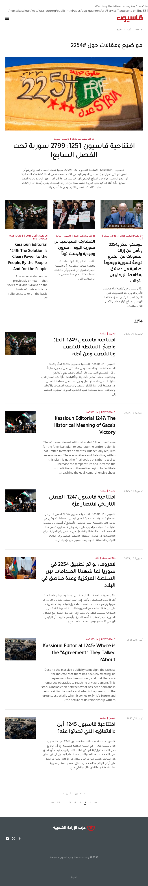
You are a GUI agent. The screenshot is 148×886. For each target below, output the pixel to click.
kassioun (15, 236)
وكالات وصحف (110, 236)
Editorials (40, 239)
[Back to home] (130, 18)
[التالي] (52, 803)
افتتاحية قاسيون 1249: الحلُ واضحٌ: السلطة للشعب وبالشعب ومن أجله (84, 347)
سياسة (57, 139)
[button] (7, 18)
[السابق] (95, 803)
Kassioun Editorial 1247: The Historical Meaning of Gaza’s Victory (84, 426)
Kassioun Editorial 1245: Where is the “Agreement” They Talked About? (79, 653)
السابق (78, 793)
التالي (68, 793)
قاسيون (65, 139)
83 (58, 803)
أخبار (141, 239)
